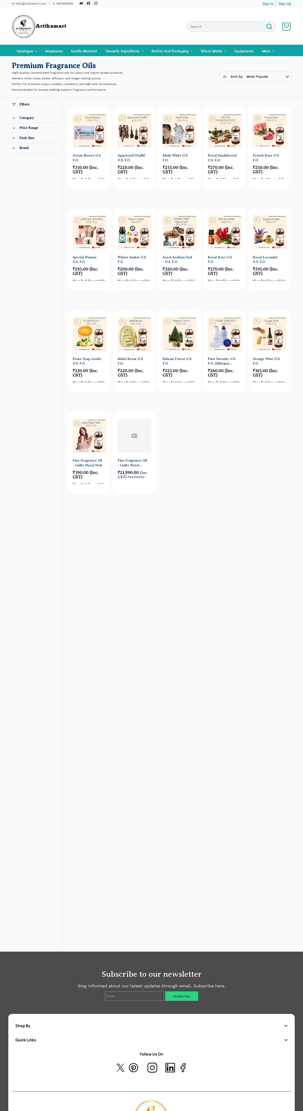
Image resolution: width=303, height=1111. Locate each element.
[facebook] (88, 4)
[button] (256, 77)
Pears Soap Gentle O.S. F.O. (87, 361)
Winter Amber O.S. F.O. (132, 259)
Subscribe (182, 996)
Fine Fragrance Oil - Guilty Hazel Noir (87, 463)
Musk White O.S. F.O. (175, 157)
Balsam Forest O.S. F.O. (177, 361)
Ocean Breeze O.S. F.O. (87, 157)
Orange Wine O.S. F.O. (266, 361)
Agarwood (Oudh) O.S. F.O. (131, 157)
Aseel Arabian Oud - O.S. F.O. (177, 259)
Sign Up (285, 3)
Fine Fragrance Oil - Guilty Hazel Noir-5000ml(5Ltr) (132, 463)
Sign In (268, 3)
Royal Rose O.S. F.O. (220, 259)
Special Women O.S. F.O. (84, 259)
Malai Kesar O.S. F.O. (130, 361)
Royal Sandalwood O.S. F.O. (222, 157)
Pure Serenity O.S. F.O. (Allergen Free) (222, 361)
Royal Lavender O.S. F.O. (265, 259)
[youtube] (81, 4)
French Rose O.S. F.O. (266, 157)
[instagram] (96, 4)
